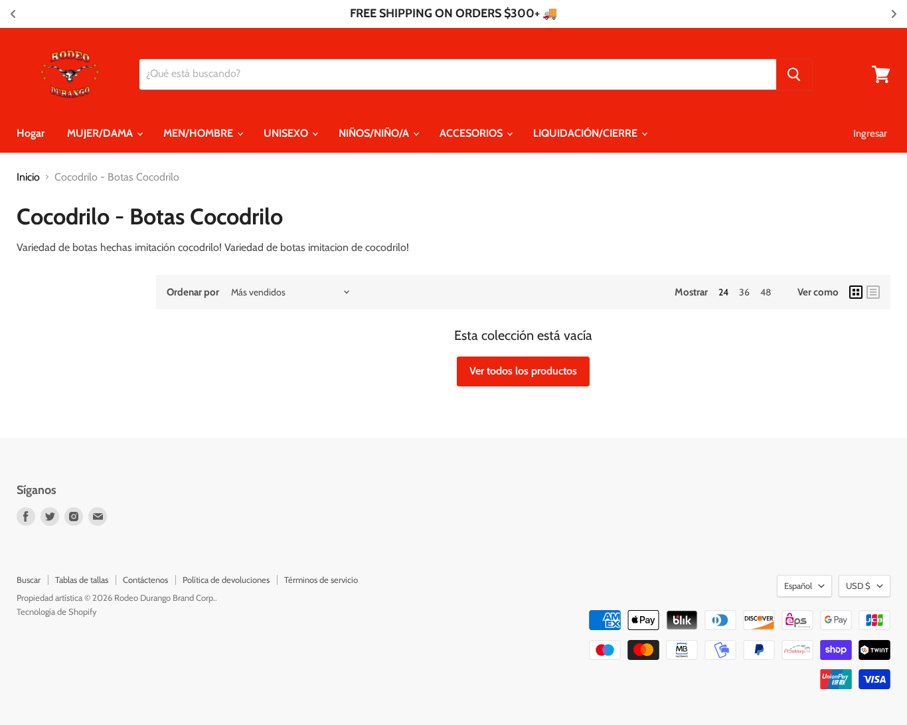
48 (765, 292)
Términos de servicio (321, 579)
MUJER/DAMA (101, 133)
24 (723, 292)
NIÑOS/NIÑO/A (375, 133)
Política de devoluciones (226, 579)
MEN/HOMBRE (199, 133)
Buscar (29, 579)
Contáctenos (145, 579)
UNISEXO (287, 133)
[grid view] (856, 292)
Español (798, 585)
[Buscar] (794, 74)
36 (744, 292)
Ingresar (870, 133)
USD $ (858, 585)
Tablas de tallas (81, 579)
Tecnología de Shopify (57, 611)
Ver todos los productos (523, 370)
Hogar (30, 133)
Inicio (28, 177)
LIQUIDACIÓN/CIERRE (586, 133)
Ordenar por (193, 292)
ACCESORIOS (472, 133)
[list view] (873, 292)
